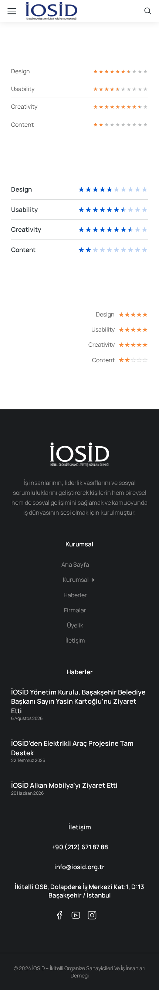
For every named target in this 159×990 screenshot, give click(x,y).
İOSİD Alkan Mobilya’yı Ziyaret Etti (64, 785)
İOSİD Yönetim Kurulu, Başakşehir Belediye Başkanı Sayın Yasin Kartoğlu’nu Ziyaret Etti (78, 701)
